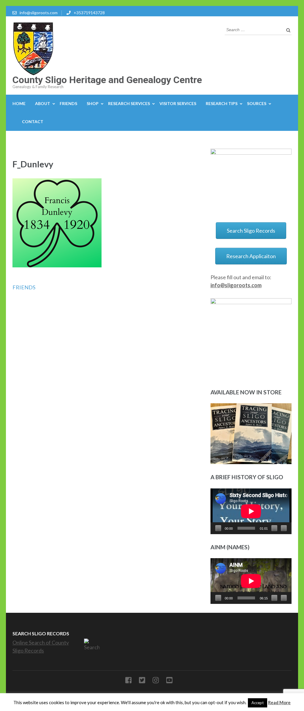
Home (19, 103)
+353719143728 (89, 12)
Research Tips (222, 103)
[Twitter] (142, 681)
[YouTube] (169, 681)
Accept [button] (257, 702)
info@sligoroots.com (39, 12)
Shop (93, 103)
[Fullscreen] (284, 528)
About (42, 103)
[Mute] (274, 528)
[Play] (218, 528)
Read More (279, 702)
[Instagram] (156, 681)
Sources (256, 103)
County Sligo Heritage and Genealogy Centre (107, 79)
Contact (32, 121)
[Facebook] (128, 681)
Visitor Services (177, 103)
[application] (251, 511)
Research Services (129, 103)
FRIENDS (68, 103)
